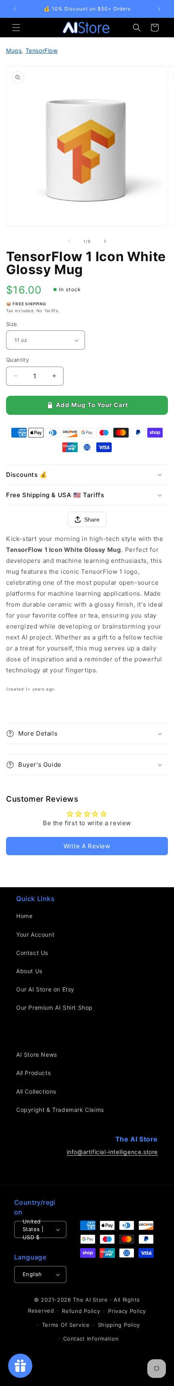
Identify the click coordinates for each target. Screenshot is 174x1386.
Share (92, 519)
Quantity (17, 359)
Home (24, 915)
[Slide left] (69, 241)
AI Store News (36, 1054)
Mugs (13, 50)
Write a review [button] (87, 846)
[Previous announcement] (15, 9)
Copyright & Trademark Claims (60, 1109)
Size (11, 324)
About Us (29, 971)
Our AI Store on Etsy (45, 989)
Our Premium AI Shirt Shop (54, 1007)
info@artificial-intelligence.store (112, 1151)
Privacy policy (127, 1311)
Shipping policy (119, 1325)
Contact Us (32, 952)
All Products (33, 1072)
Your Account (35, 934)
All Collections (36, 1091)
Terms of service (66, 1325)
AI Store (96, 1299)
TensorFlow (41, 50)
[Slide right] (105, 241)
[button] (16, 27)
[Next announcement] (159, 9)
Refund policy (81, 1311)
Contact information (91, 1338)
